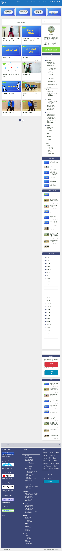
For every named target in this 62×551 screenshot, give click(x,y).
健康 (58, 452)
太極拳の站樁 (29, 462)
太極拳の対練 (50, 72)
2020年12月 (48, 324)
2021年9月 (48, 309)
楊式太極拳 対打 (52, 78)
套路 (58, 463)
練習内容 (57, 468)
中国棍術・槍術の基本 (51, 108)
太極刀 (45, 460)
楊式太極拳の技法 (51, 115)
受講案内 (45, 1)
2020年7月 (48, 333)
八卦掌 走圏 (46, 458)
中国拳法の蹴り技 (51, 117)
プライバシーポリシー (6, 549)
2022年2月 (48, 300)
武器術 (45, 468)
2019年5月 (48, 343)
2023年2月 (48, 281)
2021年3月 (48, 321)
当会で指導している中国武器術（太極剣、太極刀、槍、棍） (52, 102)
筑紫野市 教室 (51, 131)
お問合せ (49, 139)
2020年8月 (48, 330)
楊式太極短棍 (50, 109)
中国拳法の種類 (50, 153)
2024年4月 (48, 266)
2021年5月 (48, 315)
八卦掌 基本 (52, 455)
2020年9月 (48, 327)
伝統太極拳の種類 (51, 63)
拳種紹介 (49, 133)
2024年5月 (48, 263)
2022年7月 (48, 291)
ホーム (11, 1)
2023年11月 (48, 269)
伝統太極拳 (52, 452)
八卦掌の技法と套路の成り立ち (52, 96)
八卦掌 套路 (46, 457)
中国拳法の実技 (14, 444)
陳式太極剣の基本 (51, 106)
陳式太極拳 (51, 147)
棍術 (45, 466)
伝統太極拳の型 (51, 71)
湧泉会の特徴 (50, 127)
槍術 (55, 466)
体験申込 (49, 136)
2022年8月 (48, 287)
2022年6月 (48, 294)
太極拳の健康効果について (52, 85)
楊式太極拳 (51, 148)
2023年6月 (48, 272)
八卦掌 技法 (52, 457)
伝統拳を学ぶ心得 (51, 87)
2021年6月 (48, 312)
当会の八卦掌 (50, 91)
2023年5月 (48, 275)
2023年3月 (48, 278)
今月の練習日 (28, 527)
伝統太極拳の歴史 (51, 62)
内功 (51, 458)
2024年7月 (48, 260)
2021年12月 (48, 303)
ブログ (11, 4)
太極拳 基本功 (46, 463)
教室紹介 (49, 128)
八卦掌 (26, 1)
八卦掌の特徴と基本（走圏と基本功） (52, 94)
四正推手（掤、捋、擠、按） (53, 76)
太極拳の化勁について (51, 81)
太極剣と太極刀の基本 (51, 105)
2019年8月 (48, 336)
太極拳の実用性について (30, 477)
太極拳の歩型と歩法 (52, 68)
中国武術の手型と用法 (51, 118)
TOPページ (51, 481)
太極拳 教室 (53, 463)
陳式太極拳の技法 (51, 114)
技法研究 (39, 1)
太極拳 (48, 145)
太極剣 (50, 460)
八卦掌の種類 (46, 455)
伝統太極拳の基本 (52, 69)
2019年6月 (48, 340)
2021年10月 (48, 306)
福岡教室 (50, 130)
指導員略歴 (27, 530)
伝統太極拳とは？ (19, 1)
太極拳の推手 (51, 74)
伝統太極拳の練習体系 (51, 65)
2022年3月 (48, 297)
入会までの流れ (50, 135)
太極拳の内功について (29, 474)
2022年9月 (48, 284)
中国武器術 (32, 1)
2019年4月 (48, 346)
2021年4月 (48, 318)
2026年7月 (48, 257)
